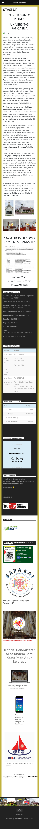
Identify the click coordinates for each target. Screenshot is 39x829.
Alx (32, 819)
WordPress (18, 819)
